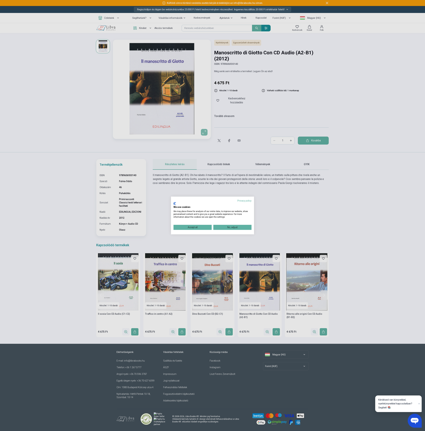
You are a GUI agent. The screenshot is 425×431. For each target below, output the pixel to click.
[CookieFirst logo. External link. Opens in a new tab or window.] (174, 203)
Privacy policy (244, 200)
